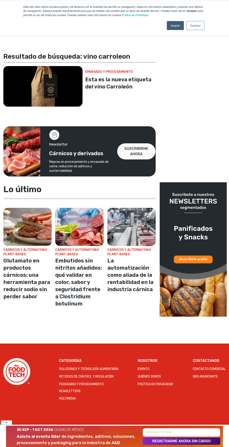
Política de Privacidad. (135, 15)
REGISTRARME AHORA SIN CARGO (181, 441)
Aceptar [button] (175, 25)
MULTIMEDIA (67, 398)
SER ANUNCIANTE (205, 376)
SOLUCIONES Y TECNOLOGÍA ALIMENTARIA (88, 369)
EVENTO (143, 369)
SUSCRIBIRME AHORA (136, 151)
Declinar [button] (195, 25)
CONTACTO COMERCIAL (209, 369)
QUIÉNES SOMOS (149, 376)
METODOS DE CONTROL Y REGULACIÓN (86, 376)
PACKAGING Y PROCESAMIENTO (81, 384)
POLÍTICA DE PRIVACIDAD (155, 384)
